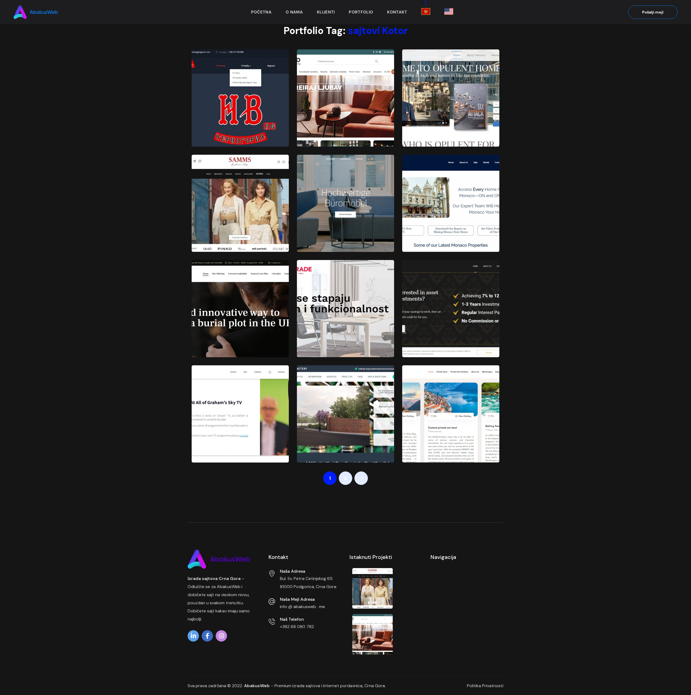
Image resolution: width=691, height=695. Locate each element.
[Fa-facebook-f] (207, 637)
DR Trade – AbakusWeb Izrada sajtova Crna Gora (342, 330)
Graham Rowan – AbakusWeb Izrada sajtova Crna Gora (237, 436)
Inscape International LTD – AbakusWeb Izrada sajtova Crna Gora (448, 325)
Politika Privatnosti (485, 686)
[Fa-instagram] (221, 637)
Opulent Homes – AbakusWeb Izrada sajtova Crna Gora (447, 120)
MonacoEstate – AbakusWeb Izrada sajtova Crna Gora (447, 225)
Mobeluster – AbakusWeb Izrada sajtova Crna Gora (342, 225)
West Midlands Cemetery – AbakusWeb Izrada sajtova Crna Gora (342, 431)
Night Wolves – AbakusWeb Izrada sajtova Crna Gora (237, 120)
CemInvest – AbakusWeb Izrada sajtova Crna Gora (237, 330)
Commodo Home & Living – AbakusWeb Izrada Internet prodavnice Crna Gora (345, 109)
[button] (653, 12)
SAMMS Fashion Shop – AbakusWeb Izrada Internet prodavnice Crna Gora (238, 214)
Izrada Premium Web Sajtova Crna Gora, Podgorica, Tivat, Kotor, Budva (236, 144)
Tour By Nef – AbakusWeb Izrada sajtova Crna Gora (447, 436)
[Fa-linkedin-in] (193, 637)
